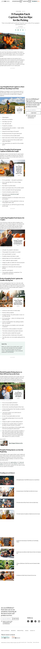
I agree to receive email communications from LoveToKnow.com (32, 116)
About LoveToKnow (5, 630)
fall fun (15, 463)
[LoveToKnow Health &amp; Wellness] (5, 637)
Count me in (33, 112)
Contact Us (32, 630)
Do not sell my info (23, 642)
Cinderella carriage (14, 194)
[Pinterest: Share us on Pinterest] (20, 30)
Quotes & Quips (18, 11)
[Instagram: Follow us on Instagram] (39, 621)
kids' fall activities (10, 350)
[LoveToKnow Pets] (16, 637)
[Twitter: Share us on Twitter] (18, 30)
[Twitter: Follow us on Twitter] (32, 621)
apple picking (13, 462)
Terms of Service (36, 642)
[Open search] (37, 1)
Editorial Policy (20, 630)
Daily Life (23, 11)
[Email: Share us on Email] (23, 30)
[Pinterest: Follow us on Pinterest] (35, 621)
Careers (26, 630)
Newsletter (13, 630)
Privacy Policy (29, 642)
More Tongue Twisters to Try (16, 443)
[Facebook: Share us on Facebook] (15, 30)
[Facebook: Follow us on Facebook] (28, 621)
